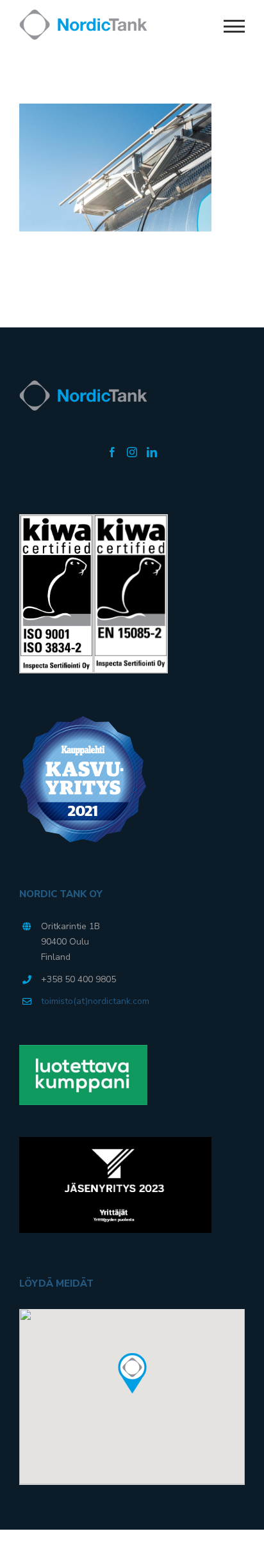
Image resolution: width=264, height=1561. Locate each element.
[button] (132, 1373)
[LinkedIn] (152, 452)
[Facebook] (112, 452)
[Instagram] (132, 452)
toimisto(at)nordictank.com (95, 1001)
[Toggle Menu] (235, 26)
